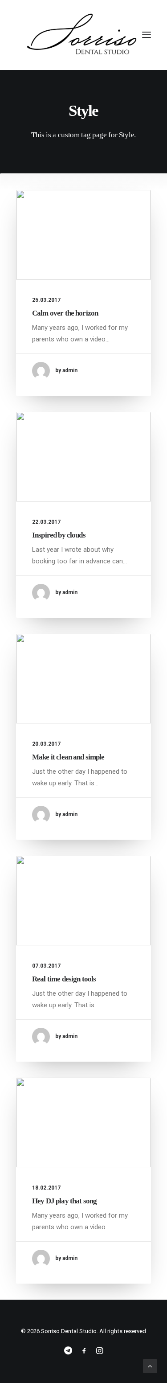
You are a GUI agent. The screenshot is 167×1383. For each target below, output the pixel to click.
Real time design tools (64, 979)
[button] (146, 35)
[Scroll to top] (150, 1366)
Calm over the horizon (65, 313)
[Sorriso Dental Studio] (83, 35)
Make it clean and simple (68, 757)
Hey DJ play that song (64, 1201)
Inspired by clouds (59, 535)
